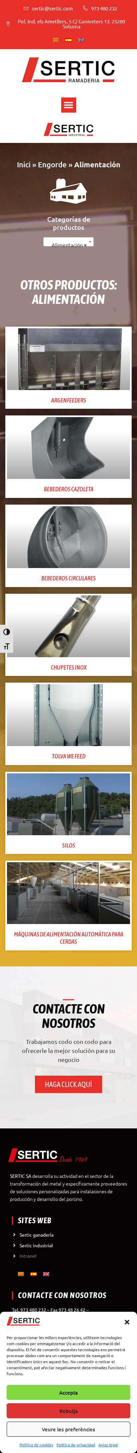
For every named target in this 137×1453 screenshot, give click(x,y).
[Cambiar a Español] (68, 39)
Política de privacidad (76, 1444)
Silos (68, 845)
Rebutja (69, 1411)
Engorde (52, 164)
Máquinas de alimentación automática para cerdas (68, 938)
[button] (127, 1322)
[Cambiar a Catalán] (56, 39)
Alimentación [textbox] (67, 244)
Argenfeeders (68, 400)
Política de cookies (36, 1444)
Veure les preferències (68, 1429)
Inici (24, 164)
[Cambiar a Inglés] (81, 39)
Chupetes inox (68, 667)
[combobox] (68, 241)
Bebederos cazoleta (68, 489)
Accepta (68, 1392)
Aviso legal (108, 1444)
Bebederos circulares (68, 578)
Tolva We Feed (68, 756)
